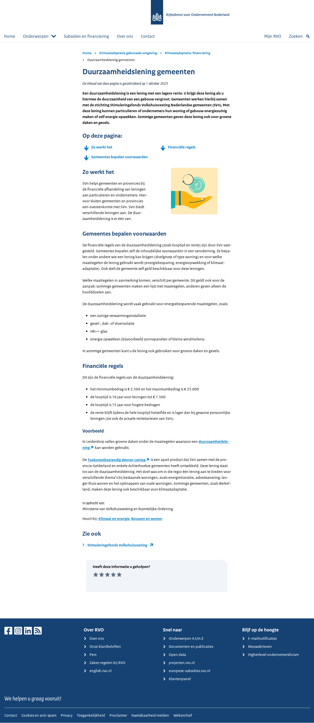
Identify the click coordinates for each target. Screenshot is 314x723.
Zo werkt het (101, 147)
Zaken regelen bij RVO (107, 662)
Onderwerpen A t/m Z (186, 638)
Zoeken (296, 36)
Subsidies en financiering (86, 36)
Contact (148, 36)
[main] (157, 330)
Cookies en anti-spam (38, 715)
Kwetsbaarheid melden (150, 715)
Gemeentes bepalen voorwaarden (119, 157)
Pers (93, 654)
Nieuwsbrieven (260, 646)
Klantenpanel (180, 678)
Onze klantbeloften (105, 646)
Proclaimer (118, 715)
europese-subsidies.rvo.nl (189, 670)
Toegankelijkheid (91, 715)
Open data (177, 654)
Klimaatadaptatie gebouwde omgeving (128, 53)
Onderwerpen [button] (36, 36)
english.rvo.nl (101, 670)
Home (9, 36)
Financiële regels (182, 147)
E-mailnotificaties (262, 638)
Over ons (125, 36)
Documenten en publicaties (191, 646)
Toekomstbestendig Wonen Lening (116, 460)
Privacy (66, 715)
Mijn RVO (272, 36)
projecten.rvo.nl (182, 662)
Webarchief (182, 715)
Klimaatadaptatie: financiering (187, 53)
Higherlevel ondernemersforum (273, 654)
